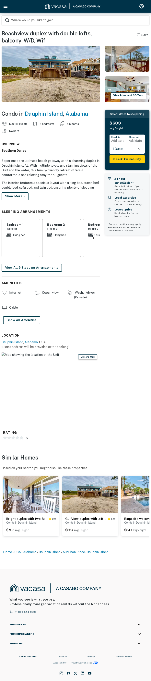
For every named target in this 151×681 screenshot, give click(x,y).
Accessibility (59, 663)
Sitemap (63, 656)
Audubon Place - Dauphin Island (85, 552)
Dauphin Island (44, 113)
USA (17, 552)
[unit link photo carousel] (31, 494)
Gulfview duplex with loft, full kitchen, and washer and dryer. (85, 519)
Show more (14, 196)
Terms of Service (123, 656)
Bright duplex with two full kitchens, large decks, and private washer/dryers (26, 519)
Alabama (76, 113)
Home (7, 552)
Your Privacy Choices (81, 663)
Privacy (91, 656)
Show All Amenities (22, 320)
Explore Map (88, 356)
